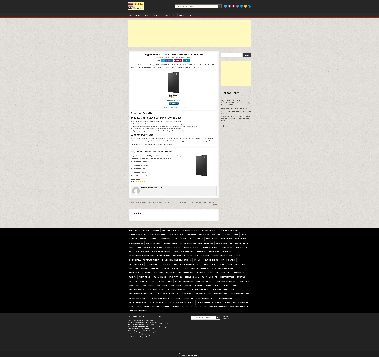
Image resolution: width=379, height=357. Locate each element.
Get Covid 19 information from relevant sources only (226, 256)
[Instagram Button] (237, 6)
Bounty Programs (191, 235)
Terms (247, 281)
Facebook (169, 61)
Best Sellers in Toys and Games (229, 230)
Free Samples (138, 15)
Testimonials (188, 285)
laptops (199, 264)
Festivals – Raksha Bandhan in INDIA (139, 251)
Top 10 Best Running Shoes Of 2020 (160, 298)
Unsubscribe (155, 307)
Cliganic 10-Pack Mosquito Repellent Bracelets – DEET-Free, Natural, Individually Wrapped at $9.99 (235, 103)
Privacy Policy (241, 277)
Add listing (146, 230)
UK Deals (131, 307)
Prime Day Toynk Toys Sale (192, 277)
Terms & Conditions (147, 285)
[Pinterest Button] (233, 6)
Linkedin (187, 61)
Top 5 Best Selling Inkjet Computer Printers (181, 302)
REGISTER (154, 281)
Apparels (181, 15)
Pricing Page (132, 277)
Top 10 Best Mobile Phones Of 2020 (217, 294)
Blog (190, 15)
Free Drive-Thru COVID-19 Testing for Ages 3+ (141, 256)
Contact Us (225, 319)
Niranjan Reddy (159, 57)
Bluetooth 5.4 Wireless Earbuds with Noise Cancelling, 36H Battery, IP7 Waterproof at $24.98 (235, 119)
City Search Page (165, 239)
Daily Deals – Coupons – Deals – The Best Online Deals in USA (196, 243)
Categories (225, 317)
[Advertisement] (187, 33)
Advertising (155, 230)
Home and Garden (169, 15)
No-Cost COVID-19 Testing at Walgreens (223, 268)
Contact (176, 239)
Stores (147, 15)
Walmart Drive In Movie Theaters (218, 307)
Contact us (200, 239)
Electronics (157, 15)
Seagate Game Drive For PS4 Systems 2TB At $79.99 (173, 54)
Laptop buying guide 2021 (153, 264)
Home (130, 15)
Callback (227, 235)
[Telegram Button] (241, 6)
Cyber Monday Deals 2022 (170, 243)
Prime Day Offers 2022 (145, 277)
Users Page (185, 307)
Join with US (163, 323)
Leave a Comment (181, 57)
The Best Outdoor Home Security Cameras (140, 294)
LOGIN (243, 264)
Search (223, 52)
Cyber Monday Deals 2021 (136, 243)
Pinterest (178, 61)
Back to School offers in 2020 (170, 230)
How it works (197, 260)
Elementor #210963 (227, 247)
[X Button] (225, 6)
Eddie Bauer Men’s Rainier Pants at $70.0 (234, 108)
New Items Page (205, 268)
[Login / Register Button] (249, 6)
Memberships (144, 268)
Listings (222, 264)
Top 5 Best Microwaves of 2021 (226, 298)
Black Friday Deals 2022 (176, 235)
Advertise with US (165, 320)
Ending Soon (239, 247)
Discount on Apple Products (173, 247)
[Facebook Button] (229, 6)
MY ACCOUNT (175, 268)
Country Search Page (212, 239)
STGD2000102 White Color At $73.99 (173, 108)
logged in (142, 216)
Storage (191, 58)
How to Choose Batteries (211, 260)
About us (137, 230)
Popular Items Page (239, 273)
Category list (133, 239)
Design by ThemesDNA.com (189, 355)
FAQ (246, 247)
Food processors (201, 251)
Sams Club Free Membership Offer (184, 281)
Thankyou (217, 285)
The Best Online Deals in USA (136, 290)
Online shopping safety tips (186, 273)
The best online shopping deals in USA (176, 290)
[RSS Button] (245, 6)
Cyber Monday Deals (226, 239)
